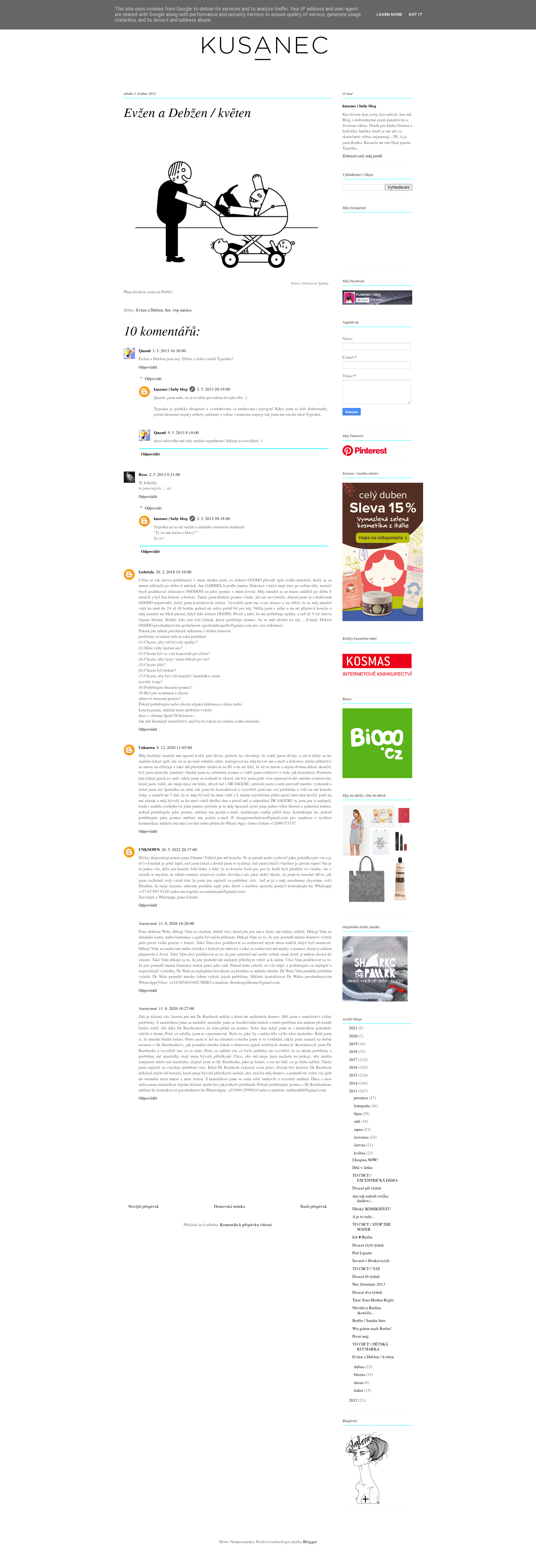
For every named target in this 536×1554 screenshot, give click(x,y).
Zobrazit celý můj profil (362, 156)
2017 (354, 1059)
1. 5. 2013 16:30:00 (169, 350)
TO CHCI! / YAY (366, 1268)
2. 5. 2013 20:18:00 (213, 518)
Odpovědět (148, 367)
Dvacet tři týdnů (366, 1276)
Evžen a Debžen (149, 310)
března (360, 1374)
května (360, 1153)
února (359, 1382)
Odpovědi (153, 378)
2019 (354, 1043)
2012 (354, 1400)
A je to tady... (363, 1216)
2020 (354, 1036)
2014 (354, 1083)
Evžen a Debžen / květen (373, 1356)
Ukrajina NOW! (365, 1159)
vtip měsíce (182, 310)
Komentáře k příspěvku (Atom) (246, 1224)
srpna (359, 1129)
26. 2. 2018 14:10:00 (173, 572)
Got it (415, 14)
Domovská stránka (229, 1206)
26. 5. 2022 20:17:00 (179, 849)
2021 (354, 1028)
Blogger (309, 1541)
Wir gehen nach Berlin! (371, 1328)
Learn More (389, 14)
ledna (359, 1390)
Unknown (147, 747)
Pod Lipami (362, 1253)
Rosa (143, 474)
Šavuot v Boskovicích (371, 1260)
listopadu (362, 1105)
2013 (354, 1091)
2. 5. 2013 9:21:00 (164, 474)
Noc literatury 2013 (368, 1284)
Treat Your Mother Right (373, 1300)
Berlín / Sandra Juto (369, 1320)
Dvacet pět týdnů (366, 1188)
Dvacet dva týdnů (367, 1292)
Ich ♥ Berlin (362, 1237)
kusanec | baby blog (171, 389)
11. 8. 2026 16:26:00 (176, 923)
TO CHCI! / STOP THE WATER (371, 1226)
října (358, 1113)
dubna (359, 1366)
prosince (361, 1097)
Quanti (145, 350)
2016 (354, 1067)
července (362, 1137)
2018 (354, 1051)
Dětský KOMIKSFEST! (371, 1208)
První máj (360, 1336)
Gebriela (146, 572)
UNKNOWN (149, 849)
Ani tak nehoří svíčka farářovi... (370, 1198)
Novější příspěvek (143, 1206)
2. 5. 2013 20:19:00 (213, 389)
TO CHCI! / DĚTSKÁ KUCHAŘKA (370, 1346)
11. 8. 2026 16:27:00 (176, 1008)
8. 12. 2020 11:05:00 (174, 747)
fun (168, 310)
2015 (354, 1075)
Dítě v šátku (362, 1167)
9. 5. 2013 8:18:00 (183, 432)
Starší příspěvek (313, 1206)
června (360, 1145)
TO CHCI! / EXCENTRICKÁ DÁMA (375, 1177)
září (357, 1121)
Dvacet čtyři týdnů (368, 1245)
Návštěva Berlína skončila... (366, 1310)
